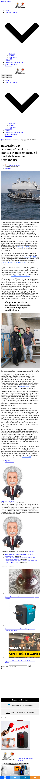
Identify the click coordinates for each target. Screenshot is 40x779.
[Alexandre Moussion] (13, 499)
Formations (8, 66)
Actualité (7, 61)
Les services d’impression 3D (14, 62)
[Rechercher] (29, 666)
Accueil (7, 10)
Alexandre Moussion (13, 165)
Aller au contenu (6, 1)
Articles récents (9, 462)
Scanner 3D (8, 59)
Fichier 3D (12, 55)
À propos (7, 460)
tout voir (31, 551)
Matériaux (12, 54)
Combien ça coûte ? (11, 64)
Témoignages (13, 57)
